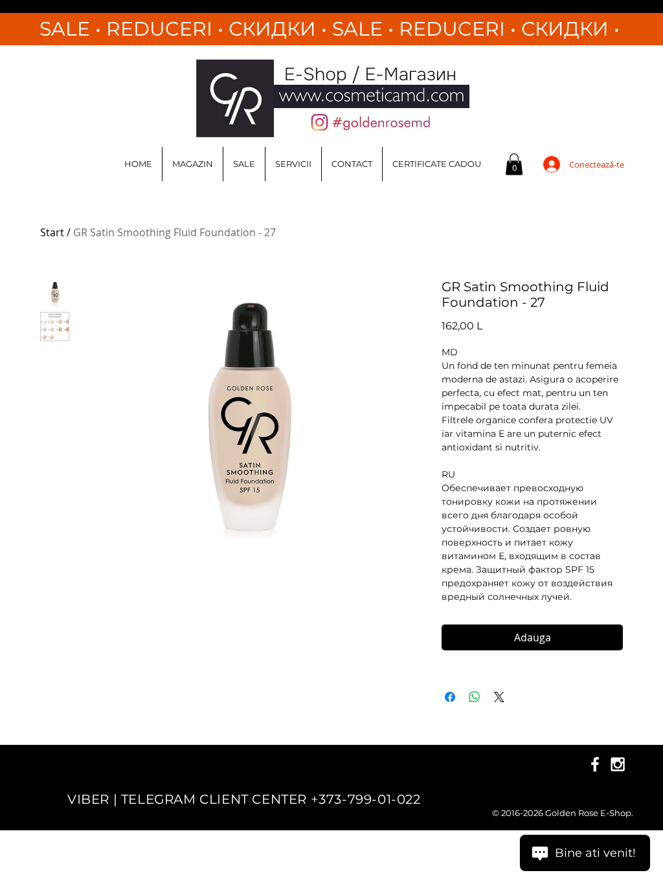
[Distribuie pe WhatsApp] (474, 697)
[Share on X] (499, 697)
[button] (514, 164)
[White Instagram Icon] (617, 764)
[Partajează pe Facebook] (450, 697)
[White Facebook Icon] (595, 764)
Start (52, 232)
